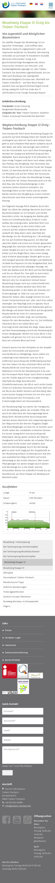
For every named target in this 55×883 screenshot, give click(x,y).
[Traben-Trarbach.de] (13, 8)
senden (7, 772)
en (36, 4)
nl (41, 4)
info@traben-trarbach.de (18, 806)
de (31, 4)
